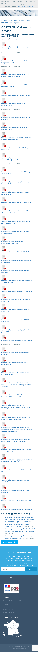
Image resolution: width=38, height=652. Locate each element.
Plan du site (7, 601)
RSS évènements (8, 612)
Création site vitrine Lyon (19, 648)
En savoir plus (20, 6)
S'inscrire (31, 569)
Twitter (6, 604)
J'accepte (30, 6)
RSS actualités (7, 607)
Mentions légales (16, 601)
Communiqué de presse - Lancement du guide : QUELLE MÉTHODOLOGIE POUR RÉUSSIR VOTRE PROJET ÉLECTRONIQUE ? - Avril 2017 (19, 519)
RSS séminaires (8, 609)
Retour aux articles (9, 542)
